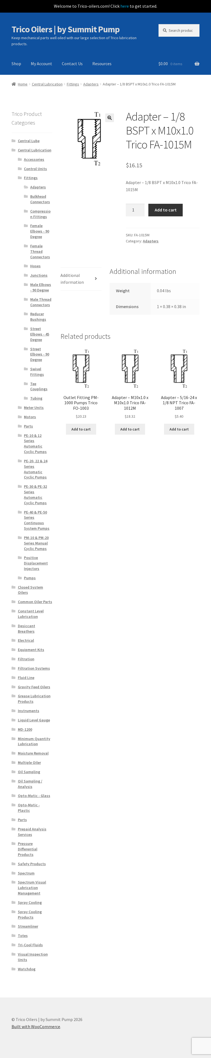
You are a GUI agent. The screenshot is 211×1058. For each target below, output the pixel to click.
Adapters (91, 84)
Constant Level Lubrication (31, 614)
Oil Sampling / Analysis (30, 784)
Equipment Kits (31, 649)
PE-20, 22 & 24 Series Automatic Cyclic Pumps (35, 469)
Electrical (26, 640)
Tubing (36, 398)
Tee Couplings (39, 386)
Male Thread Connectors (40, 302)
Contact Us (72, 63)
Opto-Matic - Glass (34, 795)
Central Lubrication (47, 84)
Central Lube (29, 140)
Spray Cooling (30, 902)
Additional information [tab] (72, 279)
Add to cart (166, 210)
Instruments (28, 710)
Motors (30, 416)
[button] (109, 117)
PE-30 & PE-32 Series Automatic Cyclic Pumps (35, 494)
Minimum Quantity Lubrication (34, 741)
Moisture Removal (33, 753)
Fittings (73, 84)
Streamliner (28, 926)
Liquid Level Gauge (34, 720)
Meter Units (34, 407)
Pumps (30, 577)
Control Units (35, 168)
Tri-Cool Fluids (30, 944)
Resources (102, 63)
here (124, 6)
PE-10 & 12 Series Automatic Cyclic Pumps (35, 443)
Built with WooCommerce (36, 1026)
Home (22, 84)
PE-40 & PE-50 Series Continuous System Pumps (36, 520)
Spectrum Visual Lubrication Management (32, 888)
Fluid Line (26, 677)
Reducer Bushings (38, 316)
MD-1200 (25, 729)
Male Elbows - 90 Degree (40, 287)
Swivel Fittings (37, 371)
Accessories (34, 159)
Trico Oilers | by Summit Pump (66, 29)
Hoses (35, 265)
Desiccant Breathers (26, 628)
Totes (23, 935)
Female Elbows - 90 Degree (39, 231)
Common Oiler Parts (35, 601)
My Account (41, 63)
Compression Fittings (40, 214)
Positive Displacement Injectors (36, 563)
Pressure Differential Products (27, 849)
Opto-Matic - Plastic (29, 807)
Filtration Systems (34, 668)
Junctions (39, 275)
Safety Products (32, 863)
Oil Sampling (29, 771)
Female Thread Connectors (40, 251)
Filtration (26, 658)
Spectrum (26, 873)
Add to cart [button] (81, 429)
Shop (16, 63)
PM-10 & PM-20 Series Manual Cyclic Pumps (36, 543)
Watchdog (26, 969)
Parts (28, 426)
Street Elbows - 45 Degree (39, 334)
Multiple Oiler (29, 762)
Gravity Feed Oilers (34, 686)
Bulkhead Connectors (40, 199)
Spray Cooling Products (30, 914)
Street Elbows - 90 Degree (39, 354)
